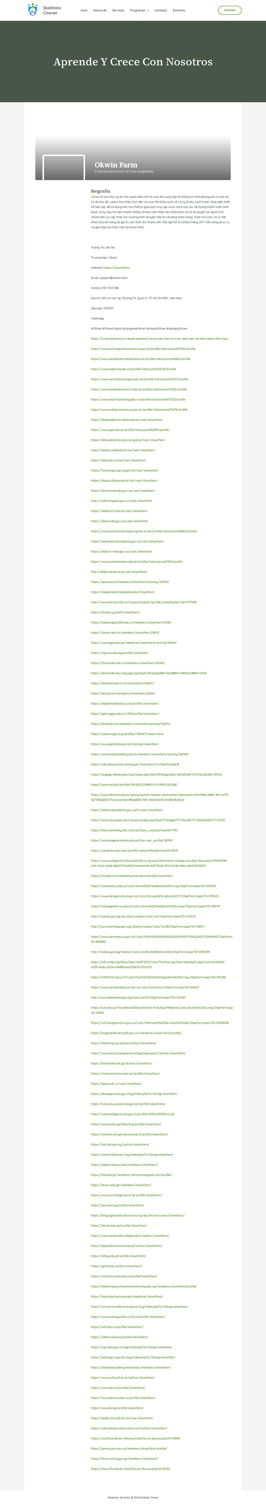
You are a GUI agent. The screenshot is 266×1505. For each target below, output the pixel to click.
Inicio (84, 10)
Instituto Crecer (52, 10)
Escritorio (179, 10)
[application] (147, 10)
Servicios (118, 10)
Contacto (161, 10)
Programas (137, 10)
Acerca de (100, 10)
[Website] (224, 168)
